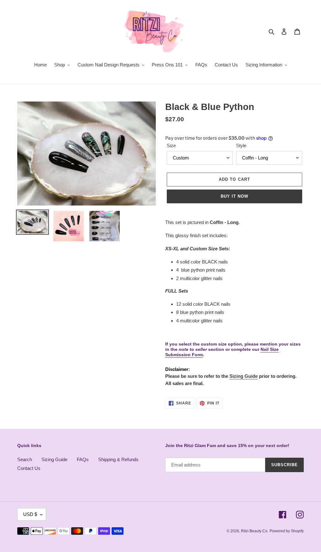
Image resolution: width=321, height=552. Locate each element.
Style (241, 145)
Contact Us (28, 468)
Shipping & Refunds (118, 459)
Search (24, 459)
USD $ (30, 514)
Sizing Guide (243, 376)
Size (171, 145)
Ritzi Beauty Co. (254, 531)
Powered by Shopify (287, 531)
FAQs (83, 459)
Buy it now (234, 196)
